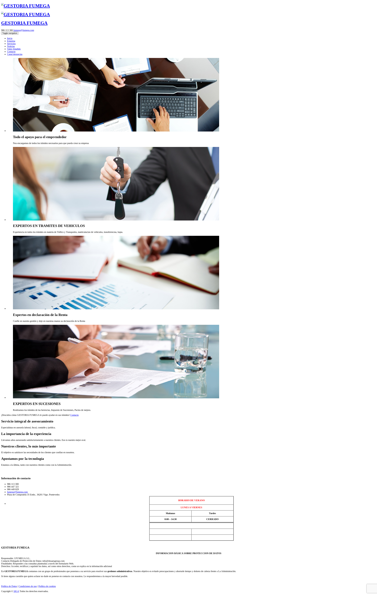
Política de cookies (47, 586)
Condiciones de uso (28, 586)
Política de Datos (9, 586)
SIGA (16, 591)
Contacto (74, 415)
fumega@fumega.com (23, 30)
